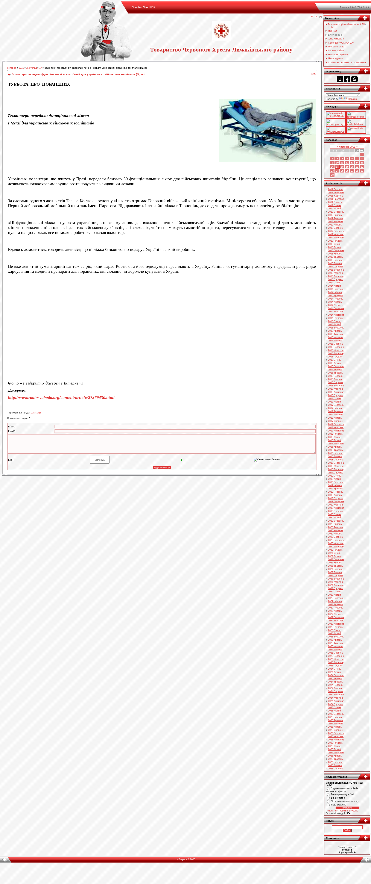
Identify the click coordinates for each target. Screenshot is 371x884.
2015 (21, 68)
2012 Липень (335, 224)
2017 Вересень (336, 424)
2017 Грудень (335, 434)
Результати (332, 810)
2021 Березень (336, 559)
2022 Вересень (336, 617)
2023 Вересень (336, 656)
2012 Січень (334, 205)
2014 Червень (335, 298)
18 (342, 166)
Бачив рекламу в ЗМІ (342, 794)
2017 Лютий (334, 401)
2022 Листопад (336, 623)
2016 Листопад (336, 392)
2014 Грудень (335, 318)
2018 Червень (335, 453)
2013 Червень (335, 260)
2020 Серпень (335, 537)
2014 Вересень (336, 308)
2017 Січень (334, 398)
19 (347, 166)
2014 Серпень (335, 305)
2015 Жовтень (336, 350)
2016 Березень (336, 366)
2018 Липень (335, 456)
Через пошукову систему (345, 801)
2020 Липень (335, 533)
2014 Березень (336, 289)
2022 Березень (336, 598)
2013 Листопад (336, 276)
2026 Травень (335, 759)
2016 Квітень (335, 369)
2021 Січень (334, 553)
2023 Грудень (335, 665)
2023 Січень (334, 630)
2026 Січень (334, 746)
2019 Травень (335, 488)
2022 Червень (335, 607)
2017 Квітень (335, 408)
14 (357, 162)
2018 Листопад (336, 469)
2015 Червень (335, 337)
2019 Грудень (335, 511)
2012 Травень (335, 218)
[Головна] (312, 17)
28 (357, 171)
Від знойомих (338, 797)
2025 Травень (335, 720)
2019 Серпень (335, 498)
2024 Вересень (336, 694)
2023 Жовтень (336, 659)
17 (40, 68)
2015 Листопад (336, 353)
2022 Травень (335, 604)
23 (332, 171)
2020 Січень (334, 514)
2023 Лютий (334, 633)
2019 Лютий (334, 479)
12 (347, 162)
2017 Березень (336, 405)
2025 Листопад (336, 739)
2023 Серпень (335, 652)
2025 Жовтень (336, 736)
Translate (352, 99)
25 (342, 171)
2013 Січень (334, 244)
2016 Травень (335, 372)
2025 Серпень (335, 730)
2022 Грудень (335, 627)
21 (357, 166)
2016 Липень (335, 379)
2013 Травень (335, 257)
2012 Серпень (335, 228)
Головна (11, 68)
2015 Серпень (335, 343)
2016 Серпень (335, 382)
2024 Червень (335, 685)
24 (337, 171)
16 (332, 166)
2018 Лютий (334, 440)
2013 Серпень (335, 266)
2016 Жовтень (336, 389)
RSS (152, 7)
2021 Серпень (335, 575)
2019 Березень (336, 482)
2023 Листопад (336, 662)
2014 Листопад (336, 314)
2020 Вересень (336, 540)
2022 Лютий (334, 594)
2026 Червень (335, 762)
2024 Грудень (335, 704)
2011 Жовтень (335, 195)
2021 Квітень (335, 562)
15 (362, 162)
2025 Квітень (335, 717)
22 (362, 166)
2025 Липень (335, 726)
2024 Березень (336, 675)
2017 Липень (335, 417)
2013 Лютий (334, 247)
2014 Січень (334, 282)
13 (352, 162)
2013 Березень (336, 250)
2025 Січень (334, 707)
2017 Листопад (336, 430)
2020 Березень (336, 520)
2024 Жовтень (336, 697)
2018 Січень (334, 437)
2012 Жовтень (336, 234)
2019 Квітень (335, 485)
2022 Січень (334, 591)
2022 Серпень (335, 614)
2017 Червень (335, 414)
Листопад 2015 (347, 146)
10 (337, 162)
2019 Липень (335, 495)
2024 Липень (335, 688)
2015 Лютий (334, 324)
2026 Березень (336, 752)
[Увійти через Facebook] (347, 79)
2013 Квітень (335, 253)
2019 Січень (334, 475)
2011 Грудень (335, 202)
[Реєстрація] (316, 17)
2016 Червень (335, 376)
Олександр (36, 413)
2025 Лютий (334, 710)
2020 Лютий (334, 517)
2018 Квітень (335, 446)
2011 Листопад (336, 199)
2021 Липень (335, 572)
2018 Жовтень (336, 466)
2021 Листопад (336, 585)
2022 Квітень (335, 601)
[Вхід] (320, 17)
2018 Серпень (335, 459)
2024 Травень (335, 681)
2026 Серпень (335, 768)
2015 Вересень (336, 347)
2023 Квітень (335, 640)
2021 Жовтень (336, 582)
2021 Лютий (334, 556)
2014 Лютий (334, 286)
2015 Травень (335, 334)
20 (352, 166)
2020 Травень (335, 527)
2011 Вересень (336, 192)
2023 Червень (335, 646)
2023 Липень (335, 649)
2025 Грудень (335, 743)
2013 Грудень (335, 279)
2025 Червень (335, 723)
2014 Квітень (335, 292)
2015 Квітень (335, 331)
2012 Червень (335, 221)
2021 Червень (335, 569)
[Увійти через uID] (340, 79)
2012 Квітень (335, 215)
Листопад (31, 68)
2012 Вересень (336, 231)
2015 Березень (336, 327)
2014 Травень (335, 295)
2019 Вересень (336, 501)
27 (352, 171)
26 (347, 171)
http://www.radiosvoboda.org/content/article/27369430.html (61, 397)
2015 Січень (334, 321)
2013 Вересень (336, 269)
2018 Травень (335, 450)
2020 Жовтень (336, 543)
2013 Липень (335, 263)
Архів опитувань (349, 810)
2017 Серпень (335, 421)
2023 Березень (336, 636)
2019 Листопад (336, 508)
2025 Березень (336, 714)
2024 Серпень (335, 691)
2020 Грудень (335, 549)
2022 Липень (335, 611)
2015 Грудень (335, 356)
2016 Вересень (336, 385)
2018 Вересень (336, 463)
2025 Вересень (336, 733)
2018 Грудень (335, 472)
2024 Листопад (336, 701)
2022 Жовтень (336, 620)
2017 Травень (335, 411)
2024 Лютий (334, 672)
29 (362, 171)
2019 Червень (335, 491)
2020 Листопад (336, 546)
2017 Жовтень (336, 427)
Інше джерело (338, 804)
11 (342, 162)
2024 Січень (334, 669)
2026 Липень (335, 765)
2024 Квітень (335, 678)
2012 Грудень (335, 240)
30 (332, 175)
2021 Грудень (335, 588)
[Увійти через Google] (354, 79)
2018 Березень (336, 443)
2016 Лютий (334, 363)
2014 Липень (335, 302)
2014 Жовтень (336, 311)
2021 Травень (335, 566)
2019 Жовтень (336, 504)
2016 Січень (334, 360)
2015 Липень (335, 340)
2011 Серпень (335, 189)
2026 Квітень (335, 755)
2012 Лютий (334, 208)
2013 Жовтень (336, 273)
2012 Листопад (336, 237)
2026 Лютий (334, 749)
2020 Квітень (335, 524)
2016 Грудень (335, 395)
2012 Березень (336, 211)
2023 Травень (335, 643)
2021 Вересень (336, 578)
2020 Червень (335, 530)
